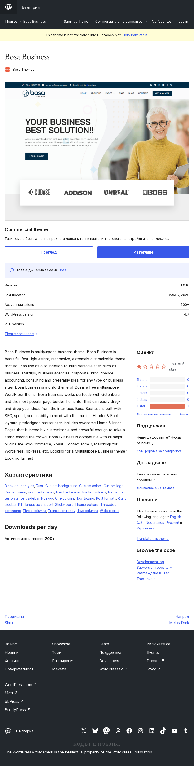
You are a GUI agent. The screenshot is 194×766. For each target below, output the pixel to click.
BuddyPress (18, 709)
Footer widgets (94, 492)
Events (153, 652)
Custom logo (113, 486)
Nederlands (155, 522)
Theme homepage (19, 334)
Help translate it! (135, 35)
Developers (109, 660)
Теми (56, 652)
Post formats (106, 498)
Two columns (87, 511)
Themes (11, 21)
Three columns (34, 511)
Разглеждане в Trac (153, 573)
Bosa (62, 270)
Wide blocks (109, 511)
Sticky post (64, 504)
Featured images (41, 492)
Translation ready (61, 511)
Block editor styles (19, 486)
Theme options (87, 504)
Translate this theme (153, 539)
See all (184, 414)
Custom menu (15, 492)
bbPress (14, 701)
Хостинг (12, 660)
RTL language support (35, 504)
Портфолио (85, 498)
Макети (59, 669)
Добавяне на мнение (154, 414)
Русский (172, 522)
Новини (47, 498)
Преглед (49, 252)
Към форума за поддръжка (159, 451)
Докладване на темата (155, 488)
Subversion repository (154, 567)
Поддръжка (110, 652)
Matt (11, 693)
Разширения (63, 660)
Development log (150, 562)
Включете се (158, 644)
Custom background (61, 486)
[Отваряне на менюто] (186, 7)
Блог (40, 486)
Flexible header (68, 492)
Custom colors (90, 486)
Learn (104, 644)
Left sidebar (30, 498)
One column (64, 498)
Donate (155, 660)
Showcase (61, 644)
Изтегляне (143, 252)
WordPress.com (21, 684)
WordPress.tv (113, 669)
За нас (11, 644)
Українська (145, 528)
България (24, 731)
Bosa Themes (23, 69)
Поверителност (19, 669)
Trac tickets (146, 579)
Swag (154, 669)
